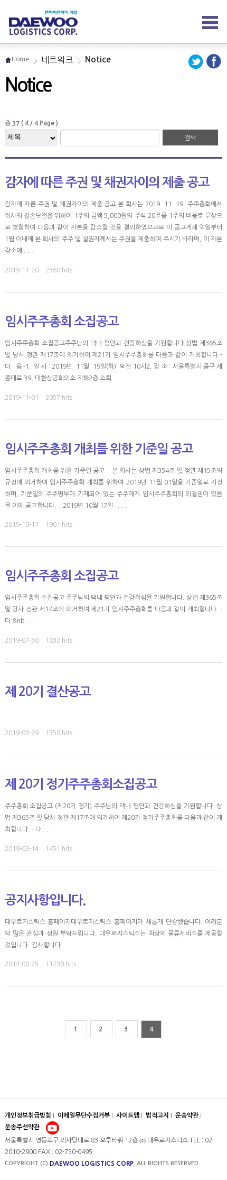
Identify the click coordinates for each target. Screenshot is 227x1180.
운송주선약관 (23, 1127)
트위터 (197, 59)
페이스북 (214, 59)
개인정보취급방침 (28, 1115)
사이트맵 (128, 1115)
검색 (190, 138)
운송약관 (187, 1115)
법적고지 (158, 1115)
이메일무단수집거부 (84, 1115)
